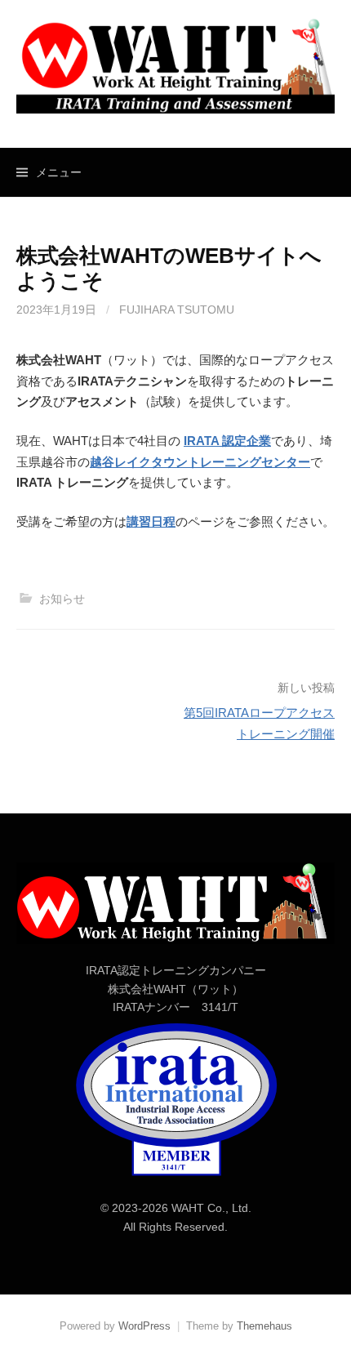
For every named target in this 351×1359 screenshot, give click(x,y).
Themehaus (264, 1326)
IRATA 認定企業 (227, 441)
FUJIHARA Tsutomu (176, 309)
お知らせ (62, 598)
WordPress (144, 1326)
